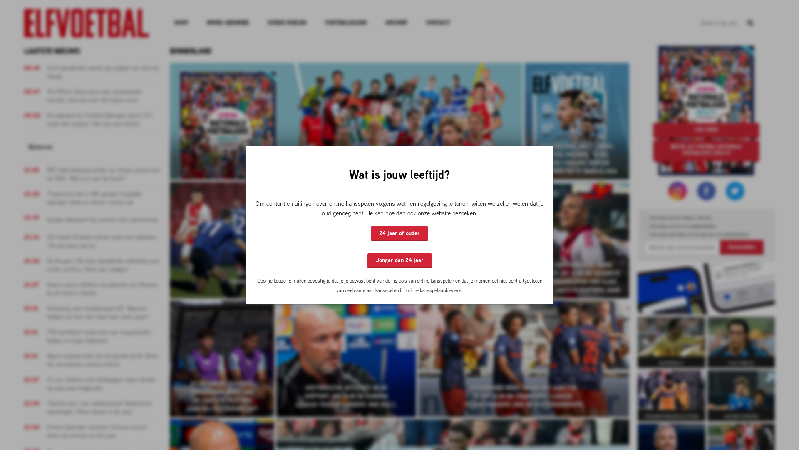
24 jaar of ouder (399, 233)
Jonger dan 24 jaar (400, 260)
